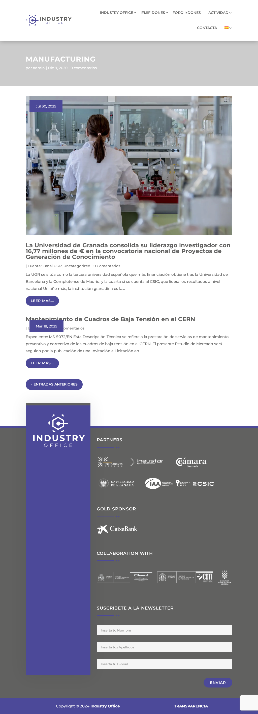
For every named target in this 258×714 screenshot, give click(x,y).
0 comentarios (84, 68)
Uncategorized (76, 266)
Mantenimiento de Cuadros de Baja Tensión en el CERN (110, 319)
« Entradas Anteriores (54, 384)
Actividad (218, 12)
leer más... (42, 300)
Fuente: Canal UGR (45, 266)
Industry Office (116, 12)
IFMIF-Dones (153, 12)
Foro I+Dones (187, 12)
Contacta (207, 27)
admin (39, 68)
